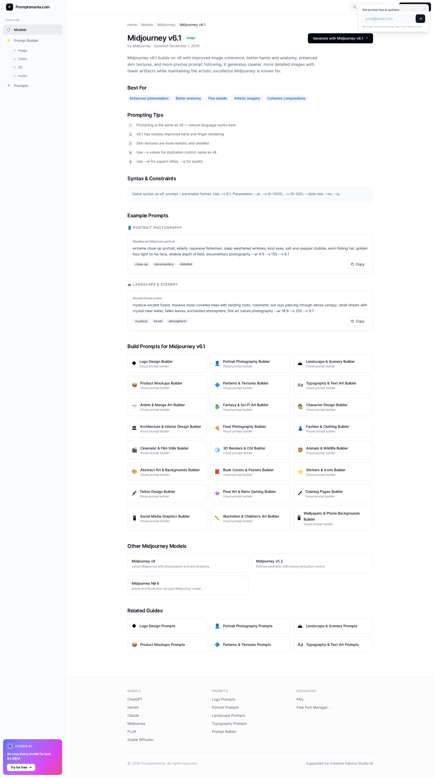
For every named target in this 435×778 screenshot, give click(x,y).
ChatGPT (134, 699)
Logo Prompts (223, 699)
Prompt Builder (22, 40)
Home (132, 24)
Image (22, 50)
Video (22, 59)
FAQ (300, 699)
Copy (360, 264)
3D (20, 67)
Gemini (132, 707)
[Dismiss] (424, 9)
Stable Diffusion (140, 739)
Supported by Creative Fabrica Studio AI (339, 763)
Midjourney (166, 24)
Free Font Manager (314, 707)
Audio (22, 76)
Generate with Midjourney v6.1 (340, 38)
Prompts (17, 85)
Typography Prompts (229, 723)
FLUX (131, 731)
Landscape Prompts (228, 715)
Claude (133, 715)
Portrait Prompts (225, 707)
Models (17, 29)
